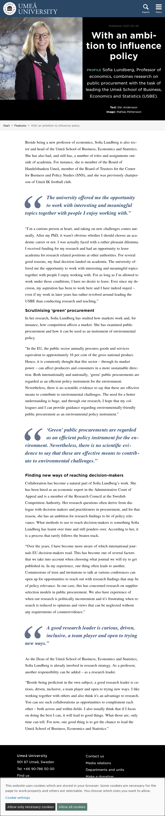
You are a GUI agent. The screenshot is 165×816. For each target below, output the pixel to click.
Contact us (95, 756)
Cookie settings (17, 797)
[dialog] (82, 797)
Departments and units (105, 769)
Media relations (98, 763)
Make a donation (100, 776)
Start (6, 125)
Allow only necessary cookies (30, 807)
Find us (23, 775)
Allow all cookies (72, 807)
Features (20, 125)
